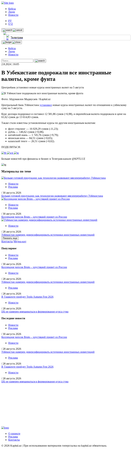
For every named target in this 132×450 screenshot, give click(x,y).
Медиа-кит (20, 241)
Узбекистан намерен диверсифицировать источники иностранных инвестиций (48, 234)
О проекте (14, 433)
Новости (13, 14)
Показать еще (10, 238)
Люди (11, 11)
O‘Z (10, 23)
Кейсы (12, 8)
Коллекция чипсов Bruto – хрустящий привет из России (34, 216)
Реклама (13, 186)
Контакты (7, 241)
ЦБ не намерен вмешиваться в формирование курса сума (34, 311)
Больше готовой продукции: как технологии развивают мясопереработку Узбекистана (52, 195)
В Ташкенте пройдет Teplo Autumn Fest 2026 (27, 296)
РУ (10, 20)
